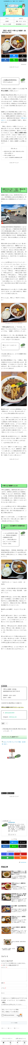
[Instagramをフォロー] (9, 834)
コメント (4, 967)
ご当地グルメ (11, 793)
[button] (22, 60)
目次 (12, 148)
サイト (3, 993)
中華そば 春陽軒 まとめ (9, 155)
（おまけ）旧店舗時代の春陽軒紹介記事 (13, 157)
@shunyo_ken (13, 717)
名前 (3, 983)
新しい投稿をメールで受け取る (10, 1011)
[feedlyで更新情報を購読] (13, 834)
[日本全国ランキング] (14, 753)
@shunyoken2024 (9, 712)
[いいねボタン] (3, 723)
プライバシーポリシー (7, 1038)
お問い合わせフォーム (21, 1038)
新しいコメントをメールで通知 (10, 1009)
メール (3, 988)
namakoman (11, 822)
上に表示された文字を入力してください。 (12, 1004)
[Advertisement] (14, 71)
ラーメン (4, 793)
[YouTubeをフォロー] (11, 834)
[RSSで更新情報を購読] (15, 834)
